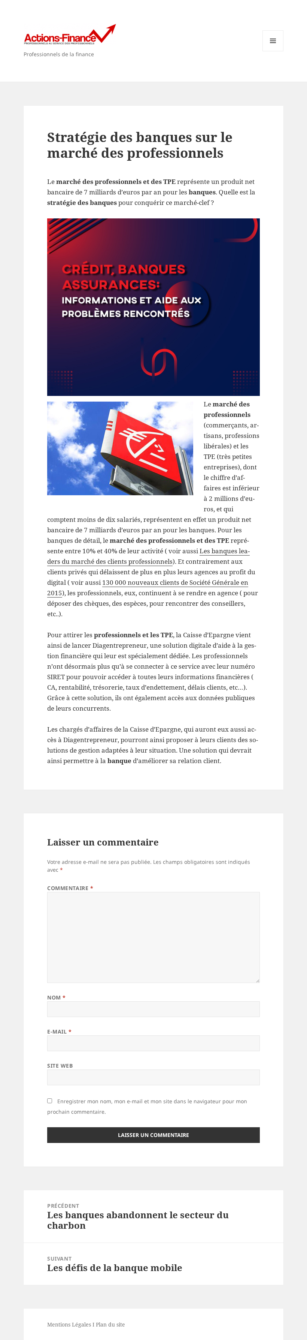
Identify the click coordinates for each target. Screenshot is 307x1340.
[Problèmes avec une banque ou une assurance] (153, 307)
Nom (56, 997)
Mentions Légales (69, 1324)
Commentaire (70, 888)
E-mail (59, 1031)
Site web (60, 1065)
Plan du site (110, 1324)
